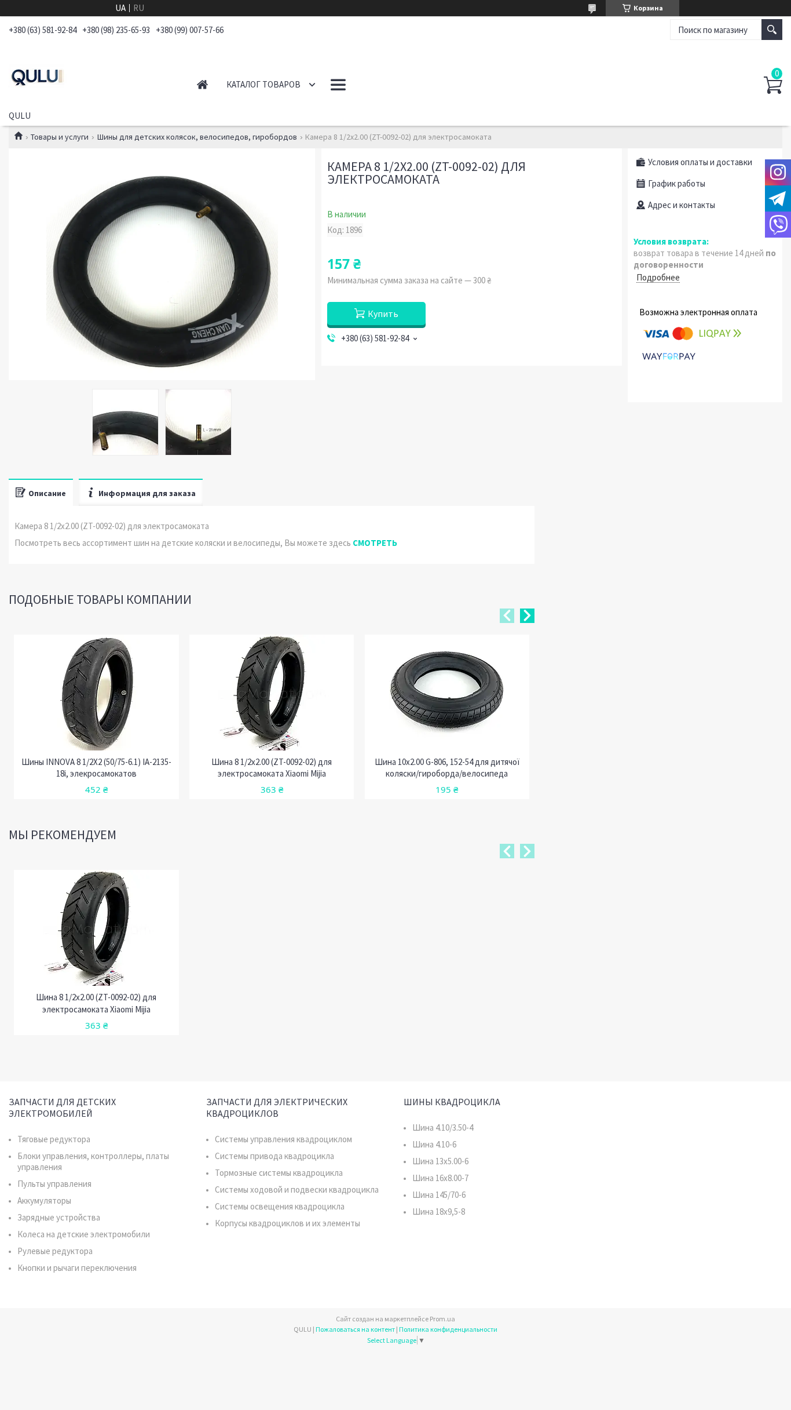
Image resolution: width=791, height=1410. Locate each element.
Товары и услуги (60, 137)
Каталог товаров (263, 84)
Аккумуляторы (44, 1200)
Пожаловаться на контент (355, 1329)
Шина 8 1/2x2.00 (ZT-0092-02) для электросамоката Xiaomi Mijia (271, 767)
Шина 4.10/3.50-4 (442, 1127)
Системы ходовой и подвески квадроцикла (297, 1189)
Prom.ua (442, 1318)
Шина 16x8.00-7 (440, 1177)
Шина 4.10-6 (434, 1144)
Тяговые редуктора (53, 1139)
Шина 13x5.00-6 (440, 1161)
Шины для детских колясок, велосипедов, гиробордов (197, 137)
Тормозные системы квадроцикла (279, 1172)
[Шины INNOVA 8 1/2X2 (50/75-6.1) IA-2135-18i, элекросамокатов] (96, 692)
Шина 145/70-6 (439, 1194)
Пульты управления (54, 1183)
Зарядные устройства (58, 1217)
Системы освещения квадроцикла (280, 1206)
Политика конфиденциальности (448, 1329)
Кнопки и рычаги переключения (77, 1267)
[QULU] (90, 74)
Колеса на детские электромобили (83, 1234)
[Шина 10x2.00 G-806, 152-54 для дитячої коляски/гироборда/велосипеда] (447, 692)
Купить (383, 313)
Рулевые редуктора (55, 1250)
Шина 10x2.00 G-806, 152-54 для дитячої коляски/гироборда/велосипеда (447, 767)
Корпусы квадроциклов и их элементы (287, 1223)
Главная (202, 84)
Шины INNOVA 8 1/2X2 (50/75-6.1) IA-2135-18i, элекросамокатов (96, 767)
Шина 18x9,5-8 (438, 1211)
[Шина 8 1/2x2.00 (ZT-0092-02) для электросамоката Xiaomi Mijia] (271, 692)
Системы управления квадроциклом (283, 1139)
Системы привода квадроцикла (274, 1155)
